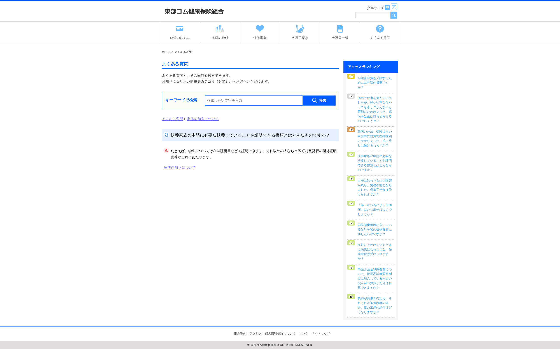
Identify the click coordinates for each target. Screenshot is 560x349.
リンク (303, 333)
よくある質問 (172, 119)
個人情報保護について (280, 333)
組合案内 (240, 333)
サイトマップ (320, 333)
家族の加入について (203, 119)
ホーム (166, 52)
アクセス (255, 333)
